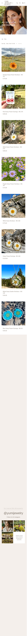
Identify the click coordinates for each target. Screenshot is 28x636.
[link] (13, 60)
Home (3, 17)
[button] (19, 3)
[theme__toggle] (17, 3)
